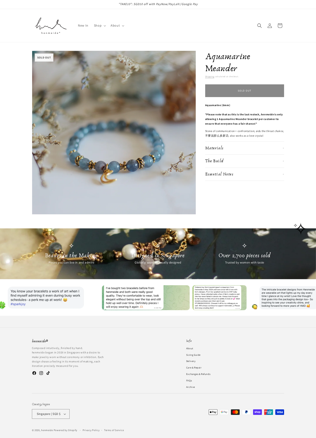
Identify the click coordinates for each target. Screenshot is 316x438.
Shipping (209, 76)
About (189, 348)
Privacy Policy (91, 430)
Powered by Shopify (65, 430)
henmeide (47, 430)
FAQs (189, 380)
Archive (190, 386)
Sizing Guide (193, 354)
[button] (99, 25)
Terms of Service (114, 430)
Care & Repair (194, 367)
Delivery (191, 361)
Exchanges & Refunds (198, 374)
